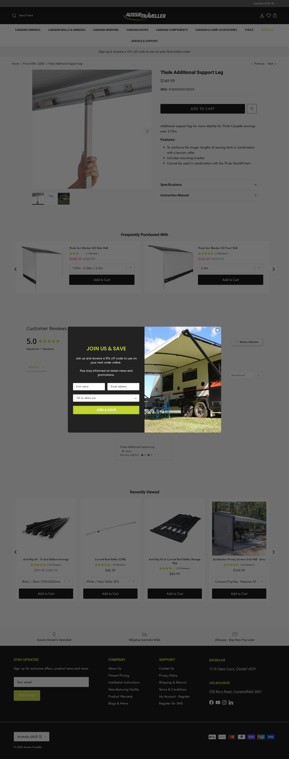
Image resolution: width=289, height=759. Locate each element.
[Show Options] (136, 398)
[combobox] (105, 398)
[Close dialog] (218, 330)
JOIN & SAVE (106, 410)
